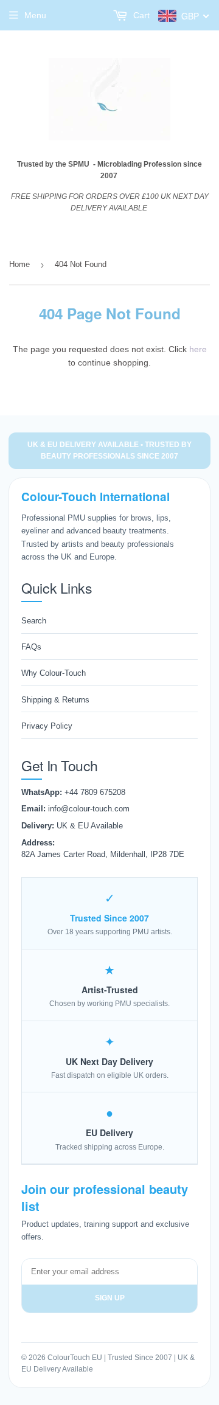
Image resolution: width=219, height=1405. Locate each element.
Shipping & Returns (55, 699)
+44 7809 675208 (94, 792)
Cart (140, 15)
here (198, 349)
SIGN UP (110, 1298)
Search (33, 620)
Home (19, 264)
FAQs (31, 646)
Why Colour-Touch (53, 673)
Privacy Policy (46, 725)
